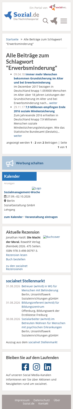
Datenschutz (41, 400)
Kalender (12, 176)
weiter (53, 103)
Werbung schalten (29, 163)
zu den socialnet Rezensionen (16, 267)
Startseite (12, 39)
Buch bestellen (16, 259)
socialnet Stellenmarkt (25, 281)
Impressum (22, 400)
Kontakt (43, 403)
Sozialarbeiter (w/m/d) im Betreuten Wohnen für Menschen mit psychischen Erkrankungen (43, 323)
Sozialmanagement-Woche (22, 192)
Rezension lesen (16, 255)
